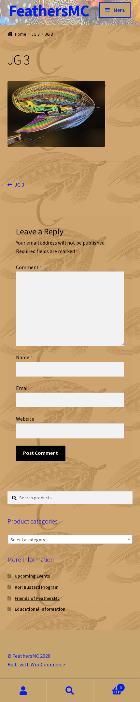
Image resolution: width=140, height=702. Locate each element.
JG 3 (35, 34)
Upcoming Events (32, 576)
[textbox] (70, 539)
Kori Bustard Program (37, 587)
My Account (23, 691)
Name (24, 357)
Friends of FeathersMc (37, 598)
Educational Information (40, 609)
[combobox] (70, 539)
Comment (29, 267)
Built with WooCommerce (36, 664)
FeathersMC (48, 10)
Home (20, 34)
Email (24, 388)
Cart (107, 685)
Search (70, 691)
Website (25, 419)
